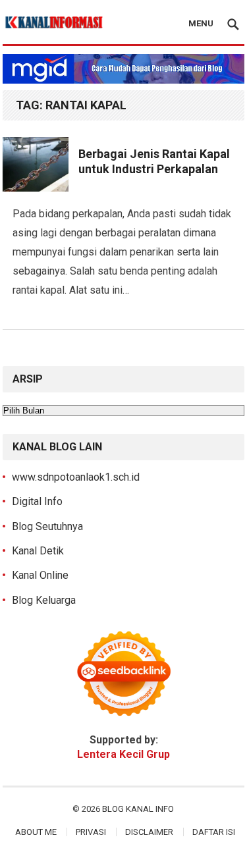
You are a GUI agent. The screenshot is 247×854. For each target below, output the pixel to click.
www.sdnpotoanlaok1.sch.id (76, 477)
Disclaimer (149, 832)
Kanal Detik (38, 551)
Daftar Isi (213, 832)
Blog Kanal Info (138, 809)
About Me (36, 832)
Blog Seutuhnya (47, 526)
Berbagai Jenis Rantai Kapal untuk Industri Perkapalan (154, 161)
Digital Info (37, 501)
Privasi (91, 832)
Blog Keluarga (44, 600)
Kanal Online (40, 575)
